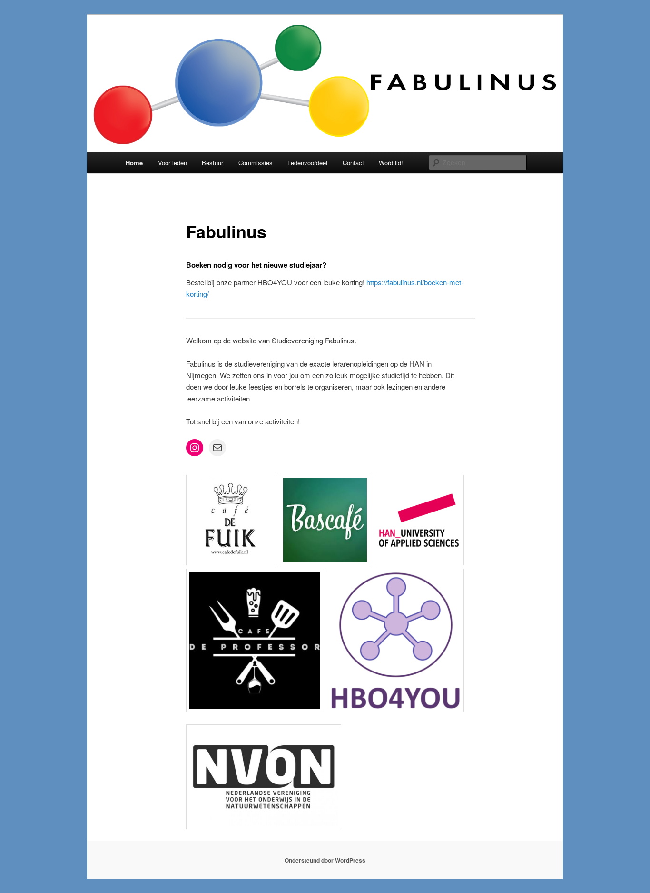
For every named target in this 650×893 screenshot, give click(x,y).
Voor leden (172, 162)
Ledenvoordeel (307, 162)
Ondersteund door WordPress (325, 860)
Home (134, 162)
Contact (353, 162)
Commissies (255, 162)
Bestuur (212, 162)
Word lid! (391, 162)
